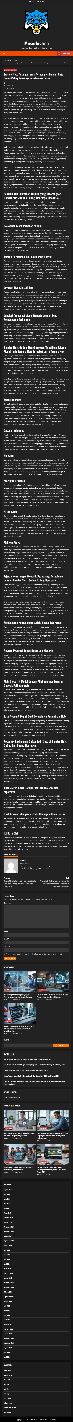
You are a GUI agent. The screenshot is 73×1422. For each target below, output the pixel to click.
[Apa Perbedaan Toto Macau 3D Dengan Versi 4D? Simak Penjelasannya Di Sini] (20, 1120)
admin (8, 83)
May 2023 (7, 1352)
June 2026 (7, 1199)
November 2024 (9, 1287)
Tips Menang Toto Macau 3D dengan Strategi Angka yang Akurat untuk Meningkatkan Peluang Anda (34, 1065)
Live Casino (7, 1398)
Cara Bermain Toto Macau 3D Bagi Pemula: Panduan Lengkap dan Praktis (26, 1070)
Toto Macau (9, 1128)
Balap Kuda (42, 1162)
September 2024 (9, 1296)
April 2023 (7, 1357)
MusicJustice (36, 43)
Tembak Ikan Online (10, 1408)
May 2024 (7, 1315)
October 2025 (8, 1236)
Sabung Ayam (8, 1403)
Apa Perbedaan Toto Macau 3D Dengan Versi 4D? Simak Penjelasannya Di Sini (27, 1059)
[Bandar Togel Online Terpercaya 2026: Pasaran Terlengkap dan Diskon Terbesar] (20, 981)
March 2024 (7, 1324)
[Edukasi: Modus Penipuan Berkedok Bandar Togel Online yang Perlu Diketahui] (53, 981)
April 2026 (7, 1208)
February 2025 (8, 1273)
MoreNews (43, 1420)
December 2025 (9, 1227)
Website (7, 946)
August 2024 (8, 1301)
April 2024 (7, 1320)
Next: (54, 882)
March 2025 (7, 1268)
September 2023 (9, 1343)
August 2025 (8, 1245)
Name (6, 931)
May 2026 (7, 1203)
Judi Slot (6, 70)
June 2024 (7, 1310)
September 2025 (9, 1241)
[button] (4, 54)
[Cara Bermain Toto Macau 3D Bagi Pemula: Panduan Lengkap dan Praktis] (20, 1154)
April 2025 (7, 1264)
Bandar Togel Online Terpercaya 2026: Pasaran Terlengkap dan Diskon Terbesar (18, 995)
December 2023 (9, 1338)
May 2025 (7, 1259)
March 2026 (7, 1213)
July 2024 (7, 1306)
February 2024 (8, 1329)
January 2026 (8, 1222)
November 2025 (9, 1231)
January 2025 (8, 1278)
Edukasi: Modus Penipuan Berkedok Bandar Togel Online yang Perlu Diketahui (52, 995)
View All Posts (43, 868)
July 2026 (7, 1194)
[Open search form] (54, 53)
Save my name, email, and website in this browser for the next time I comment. (34, 954)
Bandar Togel (8, 1375)
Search (6, 1040)
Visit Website (27, 868)
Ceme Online (8, 1380)
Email (6, 939)
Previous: (20, 882)
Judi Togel (14, 70)
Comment (8, 903)
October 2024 (8, 1292)
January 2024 (8, 1334)
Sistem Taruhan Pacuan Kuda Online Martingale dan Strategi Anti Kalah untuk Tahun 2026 (31, 1076)
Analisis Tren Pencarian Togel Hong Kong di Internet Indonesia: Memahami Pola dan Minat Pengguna (19, 1028)
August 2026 (8, 1189)
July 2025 (7, 1250)
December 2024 (9, 1282)
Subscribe (66, 53)
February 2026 (8, 1217)
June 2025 (7, 1255)
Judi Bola (6, 1384)
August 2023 (8, 1348)
